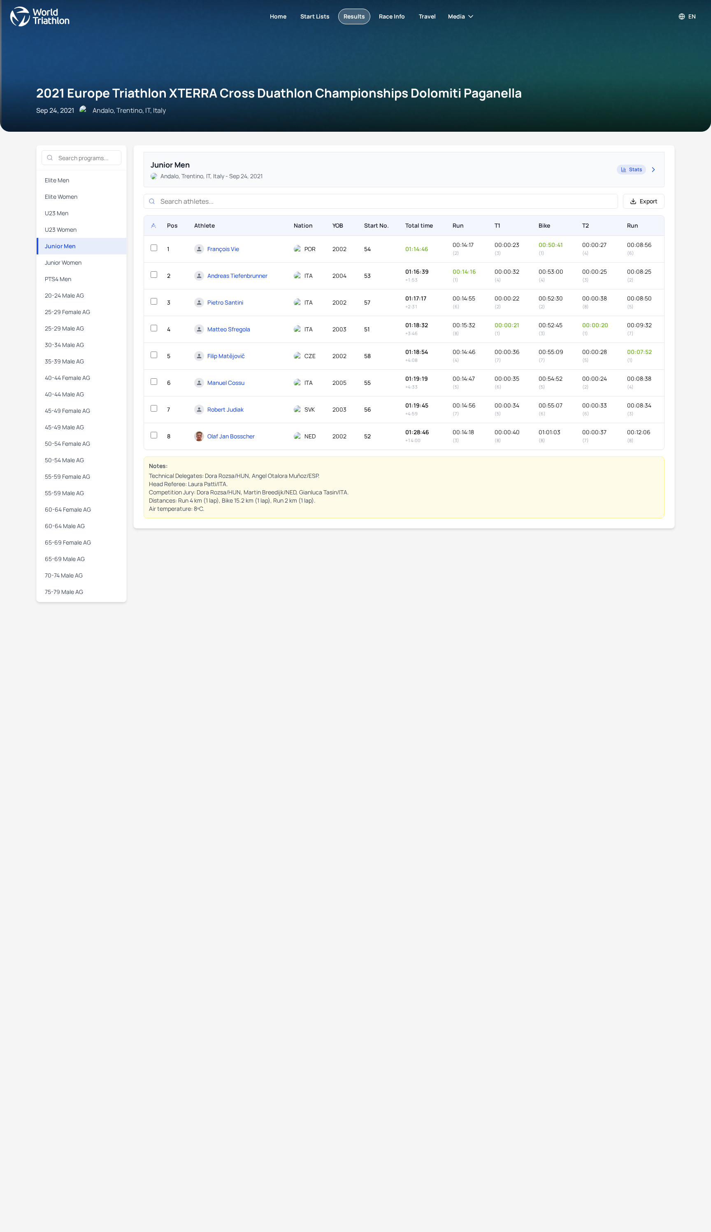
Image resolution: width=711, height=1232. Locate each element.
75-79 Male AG (64, 592)
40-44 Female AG (67, 378)
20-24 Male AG (64, 295)
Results (354, 16)
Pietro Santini (225, 302)
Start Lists (315, 16)
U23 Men (56, 213)
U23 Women (61, 229)
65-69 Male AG (65, 559)
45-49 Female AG (67, 411)
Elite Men (57, 180)
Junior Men (60, 246)
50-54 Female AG (67, 443)
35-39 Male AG (64, 361)
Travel (427, 16)
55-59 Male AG (64, 493)
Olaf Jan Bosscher (231, 436)
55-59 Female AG (67, 476)
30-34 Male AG (64, 345)
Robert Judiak (225, 409)
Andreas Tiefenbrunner (237, 275)
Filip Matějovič (226, 356)
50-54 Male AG (64, 460)
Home (278, 16)
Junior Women (63, 262)
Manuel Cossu (225, 383)
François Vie (223, 249)
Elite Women (61, 196)
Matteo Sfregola (228, 329)
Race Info (392, 16)
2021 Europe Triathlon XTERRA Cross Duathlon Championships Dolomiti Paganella (279, 92)
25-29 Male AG (64, 328)
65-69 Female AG (68, 542)
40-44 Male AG (64, 394)
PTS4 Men (58, 279)
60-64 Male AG (65, 526)
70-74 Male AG (64, 575)
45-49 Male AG (64, 427)
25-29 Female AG (67, 312)
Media (456, 16)
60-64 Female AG (68, 509)
